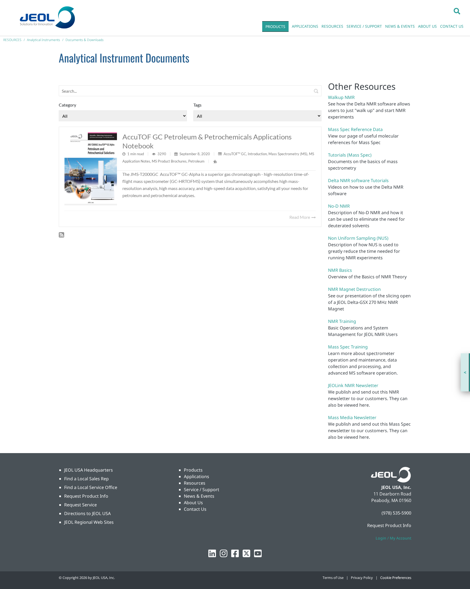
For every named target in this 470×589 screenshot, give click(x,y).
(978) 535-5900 (396, 513)
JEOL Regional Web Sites (89, 522)
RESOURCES (332, 26)
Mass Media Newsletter (352, 417)
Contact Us (195, 509)
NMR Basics (340, 270)
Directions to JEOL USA (87, 513)
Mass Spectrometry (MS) (287, 154)
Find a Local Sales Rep (86, 479)
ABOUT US (427, 26)
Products (193, 470)
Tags (197, 104)
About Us (193, 503)
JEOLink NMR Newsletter (353, 385)
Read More (300, 217)
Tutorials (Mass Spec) (350, 155)
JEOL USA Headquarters (88, 470)
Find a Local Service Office (90, 487)
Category (67, 104)
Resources (194, 483)
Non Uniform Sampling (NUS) (358, 238)
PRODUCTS (275, 26)
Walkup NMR (341, 97)
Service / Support (201, 490)
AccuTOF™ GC (235, 154)
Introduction (257, 154)
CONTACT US (451, 26)
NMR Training (342, 321)
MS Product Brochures (169, 161)
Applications (196, 476)
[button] (456, 10)
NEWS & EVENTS (400, 26)
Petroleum (196, 161)
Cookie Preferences (395, 577)
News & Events (199, 496)
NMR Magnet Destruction (354, 289)
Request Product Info (86, 496)
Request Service (80, 505)
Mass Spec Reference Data (355, 129)
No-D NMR (339, 206)
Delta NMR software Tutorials (358, 180)
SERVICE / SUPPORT (364, 26)
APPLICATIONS (305, 26)
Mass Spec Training (348, 347)
